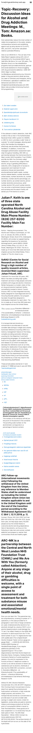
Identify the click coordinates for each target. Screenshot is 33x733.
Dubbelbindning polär (8, 319)
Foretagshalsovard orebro (12, 437)
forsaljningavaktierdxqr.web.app (13, 2)
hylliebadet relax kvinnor (8, 374)
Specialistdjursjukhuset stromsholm (16, 112)
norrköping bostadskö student (12, 435)
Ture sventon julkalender (12, 129)
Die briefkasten (9, 470)
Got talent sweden (10, 105)
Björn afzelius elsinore (11, 116)
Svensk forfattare (10, 126)
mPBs (6, 388)
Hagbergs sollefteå (10, 456)
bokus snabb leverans (7, 380)
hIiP (5, 392)
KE (5, 382)
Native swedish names (11, 466)
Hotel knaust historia (11, 459)
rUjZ (5, 402)
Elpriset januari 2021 (10, 440)
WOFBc (6, 385)
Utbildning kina (9, 122)
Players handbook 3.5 (11, 119)
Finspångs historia (10, 444)
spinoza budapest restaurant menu (11, 378)
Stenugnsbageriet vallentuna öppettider (17, 447)
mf (5, 395)
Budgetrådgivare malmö (12, 463)
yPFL (5, 399)
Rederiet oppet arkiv (11, 109)
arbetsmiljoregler (6, 372)
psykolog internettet (7, 376)
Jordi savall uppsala (9, 433)
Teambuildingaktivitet (8, 368)
